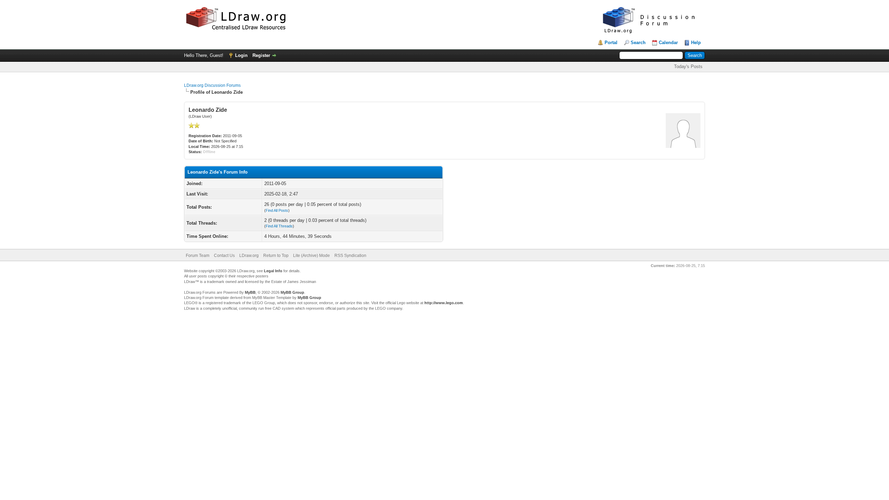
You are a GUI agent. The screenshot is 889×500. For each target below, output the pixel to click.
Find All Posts (277, 210)
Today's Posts (688, 66)
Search (638, 42)
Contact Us (224, 255)
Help (696, 42)
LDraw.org (249, 255)
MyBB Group (292, 292)
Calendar (668, 42)
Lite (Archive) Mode (311, 255)
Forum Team (197, 255)
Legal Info (273, 271)
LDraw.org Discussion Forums (212, 85)
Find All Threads (279, 226)
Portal (611, 42)
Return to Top (276, 255)
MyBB (250, 292)
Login (241, 55)
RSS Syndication (350, 255)
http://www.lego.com (443, 303)
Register (261, 55)
